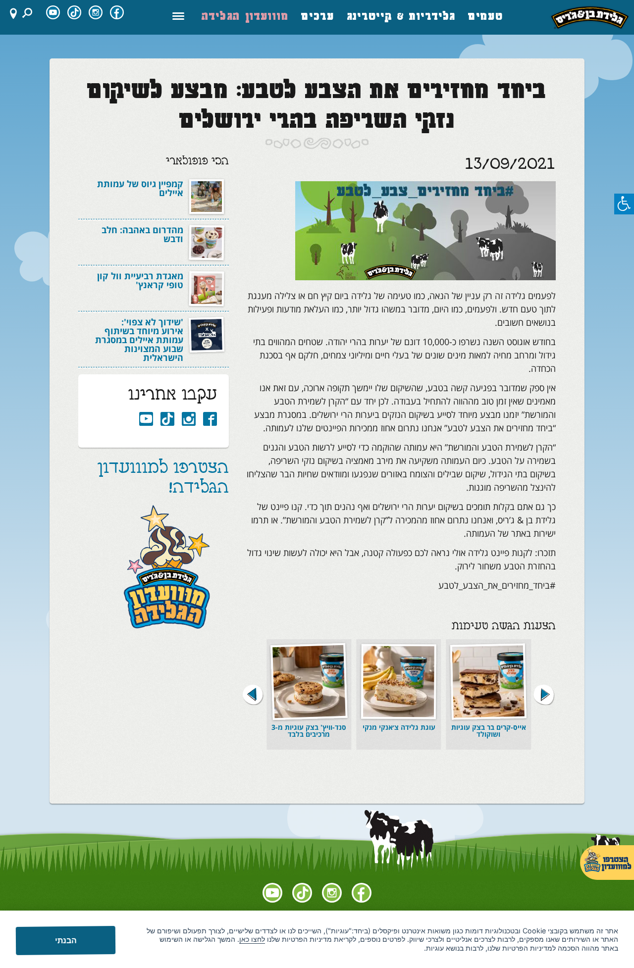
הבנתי (65, 940)
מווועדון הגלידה (245, 17)
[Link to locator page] (9, 12)
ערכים (318, 17)
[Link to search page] (29, 12)
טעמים (486, 17)
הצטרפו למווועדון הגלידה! (163, 479)
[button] (253, 694)
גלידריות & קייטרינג (401, 17)
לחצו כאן (252, 939)
